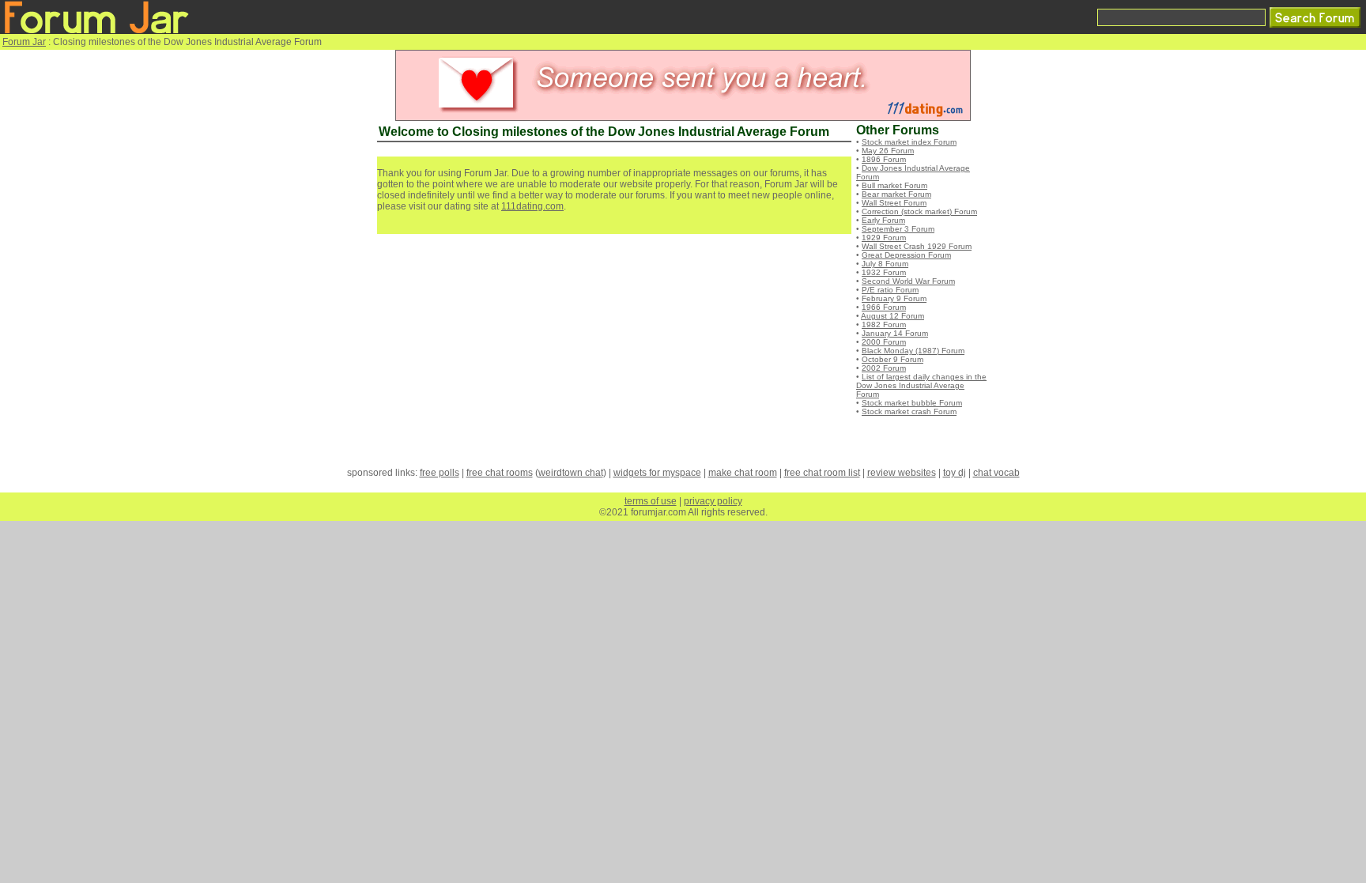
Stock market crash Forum (909, 411)
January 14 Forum (895, 333)
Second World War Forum (908, 281)
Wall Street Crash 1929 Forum (917, 246)
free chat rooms (499, 472)
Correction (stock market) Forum (919, 211)
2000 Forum (884, 342)
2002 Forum (884, 368)
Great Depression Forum (906, 255)
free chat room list (822, 472)
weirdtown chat (570, 472)
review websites (901, 472)
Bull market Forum (894, 185)
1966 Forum (884, 307)
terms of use (651, 501)
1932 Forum (884, 272)
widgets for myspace (657, 472)
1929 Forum (884, 237)
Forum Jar (24, 41)
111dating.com (532, 206)
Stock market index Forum (909, 142)
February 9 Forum (894, 298)
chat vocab (996, 472)
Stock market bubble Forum (912, 402)
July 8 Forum (885, 263)
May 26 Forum (888, 150)
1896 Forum (884, 159)
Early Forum (883, 220)
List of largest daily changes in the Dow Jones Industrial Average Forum (921, 385)
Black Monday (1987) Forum (913, 350)
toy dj (954, 472)
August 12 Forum (892, 315)
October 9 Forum (892, 359)
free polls (439, 472)
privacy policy (713, 501)
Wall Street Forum (894, 202)
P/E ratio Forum (890, 289)
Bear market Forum (896, 194)
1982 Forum (884, 324)
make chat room (742, 472)
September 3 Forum (898, 229)
